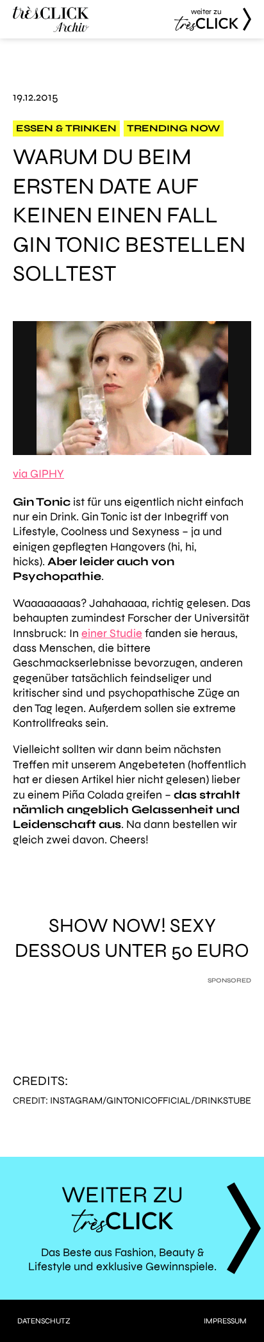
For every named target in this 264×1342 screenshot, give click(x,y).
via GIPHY (38, 474)
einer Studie (111, 633)
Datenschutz (43, 1320)
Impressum (225, 1320)
